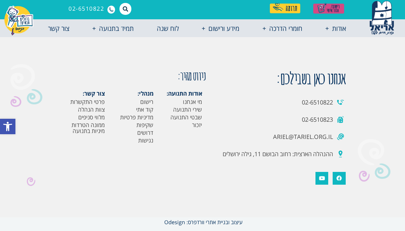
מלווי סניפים (91, 117)
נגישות (145, 140)
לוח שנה (168, 28)
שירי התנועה (187, 109)
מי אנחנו (192, 102)
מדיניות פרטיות (136, 117)
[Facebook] (339, 178)
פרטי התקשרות (87, 102)
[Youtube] (321, 178)
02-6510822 (86, 8)
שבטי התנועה (186, 117)
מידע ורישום (223, 28)
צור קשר (58, 28)
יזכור (197, 125)
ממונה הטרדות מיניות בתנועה (88, 128)
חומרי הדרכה (285, 28)
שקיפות (144, 125)
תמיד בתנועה (116, 28)
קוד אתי (144, 109)
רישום (146, 102)
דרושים (145, 133)
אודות (339, 28)
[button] (7, 126)
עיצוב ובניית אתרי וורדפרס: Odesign (203, 222)
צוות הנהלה (91, 109)
